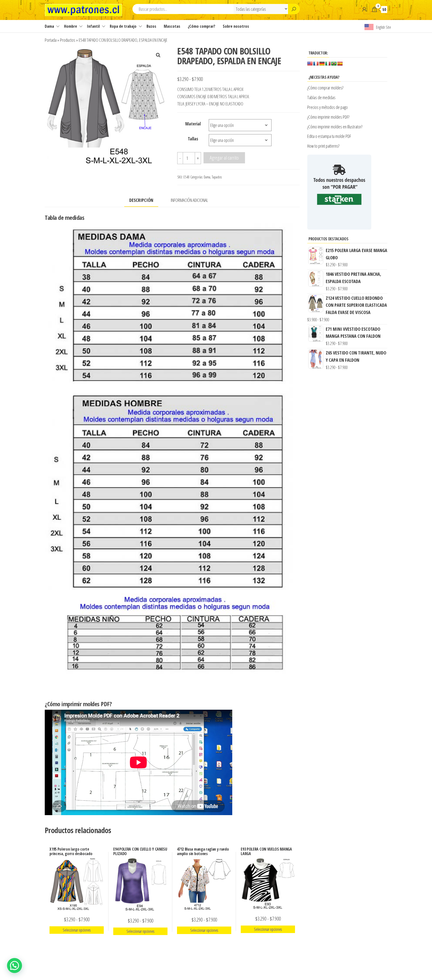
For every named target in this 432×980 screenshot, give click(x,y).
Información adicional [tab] (189, 200)
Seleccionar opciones (76, 930)
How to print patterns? (323, 146)
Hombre (70, 26)
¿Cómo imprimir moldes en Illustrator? (334, 127)
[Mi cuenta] (364, 9)
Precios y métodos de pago (327, 107)
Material (193, 124)
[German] (322, 63)
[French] (316, 63)
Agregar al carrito (224, 157)
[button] (158, 55)
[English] (310, 63)
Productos (67, 40)
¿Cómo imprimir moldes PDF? (328, 117)
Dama (49, 26)
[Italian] (328, 63)
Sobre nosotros (236, 26)
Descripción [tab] (141, 200)
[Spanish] (340, 63)
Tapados (217, 177)
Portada (50, 40)
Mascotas (172, 26)
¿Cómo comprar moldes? (325, 88)
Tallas (193, 139)
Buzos (151, 26)
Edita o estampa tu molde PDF (329, 136)
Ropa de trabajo (123, 26)
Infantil (93, 26)
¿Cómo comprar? (201, 26)
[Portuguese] (334, 63)
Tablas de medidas (321, 97)
